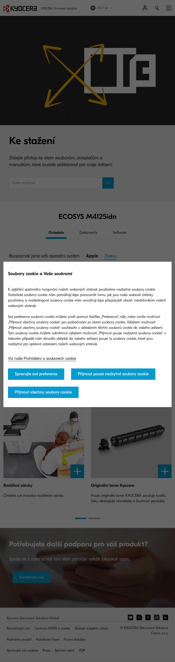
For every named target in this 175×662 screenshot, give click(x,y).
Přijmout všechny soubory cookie (43, 392)
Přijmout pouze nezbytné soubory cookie (113, 374)
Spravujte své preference (36, 374)
